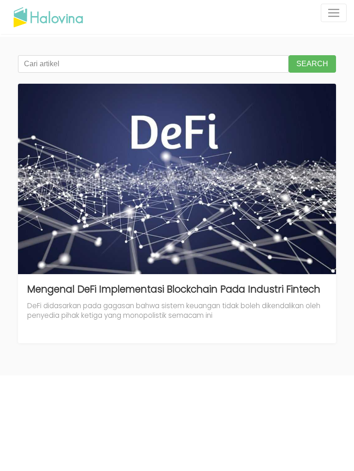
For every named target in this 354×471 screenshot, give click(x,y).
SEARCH (312, 64)
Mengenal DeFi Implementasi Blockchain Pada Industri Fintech (173, 289)
